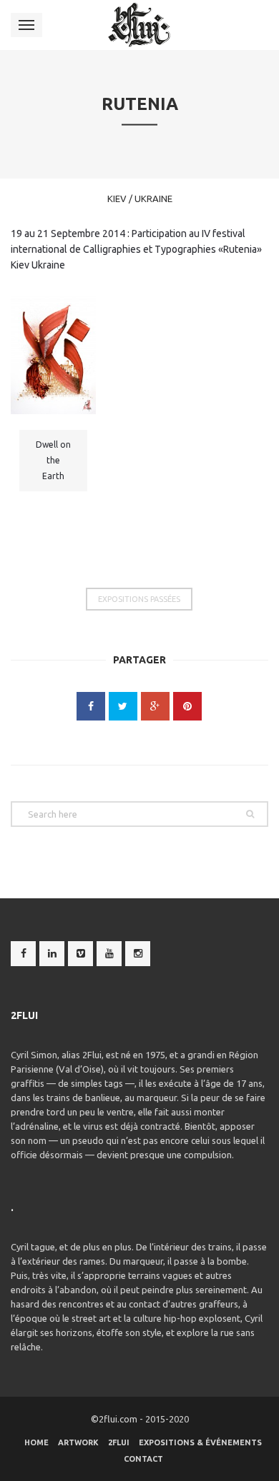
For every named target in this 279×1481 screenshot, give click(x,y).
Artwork (78, 1442)
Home (36, 1442)
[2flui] (140, 25)
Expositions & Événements (200, 1442)
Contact (143, 1459)
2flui (118, 1442)
